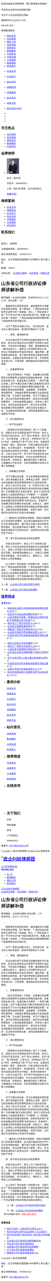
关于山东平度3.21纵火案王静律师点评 (26, 658)
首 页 (9, 874)
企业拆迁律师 (20, 273)
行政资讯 (11, 54)
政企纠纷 (11, 216)
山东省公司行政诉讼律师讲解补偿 (24, 1241)
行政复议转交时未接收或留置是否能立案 (28, 635)
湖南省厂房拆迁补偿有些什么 (22, 629)
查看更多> (6, 603)
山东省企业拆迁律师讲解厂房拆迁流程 (27, 652)
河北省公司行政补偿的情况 (20, 1244)
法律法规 (11, 57)
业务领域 (11, 45)
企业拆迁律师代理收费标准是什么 (25, 632)
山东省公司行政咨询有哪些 (23, 589)
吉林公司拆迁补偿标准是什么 (22, 669)
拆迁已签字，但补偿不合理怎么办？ (25, 1228)
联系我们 (11, 66)
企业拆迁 (11, 213)
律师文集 (11, 720)
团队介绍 (11, 42)
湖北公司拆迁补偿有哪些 (20, 643)
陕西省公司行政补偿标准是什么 (23, 1253)
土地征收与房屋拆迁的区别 (21, 649)
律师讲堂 (11, 48)
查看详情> (12, 194)
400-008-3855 (29, 1214)
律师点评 (45, 273)
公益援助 (11, 60)
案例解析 (11, 51)
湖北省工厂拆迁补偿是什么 (21, 623)
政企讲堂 (11, 715)
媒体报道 (11, 63)
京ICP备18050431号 (18, 845)
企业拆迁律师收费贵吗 (19, 626)
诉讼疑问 (11, 225)
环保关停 (11, 207)
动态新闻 (11, 39)
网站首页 (11, 36)
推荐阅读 (8, 596)
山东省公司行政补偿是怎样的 (25, 584)
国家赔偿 (11, 210)
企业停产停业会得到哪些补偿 (22, 614)
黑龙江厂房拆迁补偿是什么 (21, 646)
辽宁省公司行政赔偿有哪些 (20, 1250)
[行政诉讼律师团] (18, 858)
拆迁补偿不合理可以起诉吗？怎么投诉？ (27, 1231)
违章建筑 (11, 219)
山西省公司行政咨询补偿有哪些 (23, 1247)
